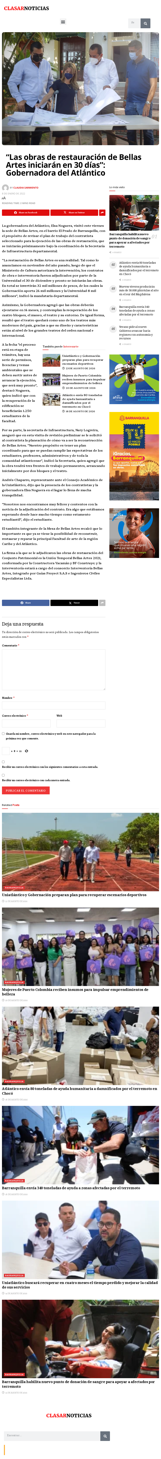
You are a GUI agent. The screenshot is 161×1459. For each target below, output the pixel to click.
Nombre (8, 698)
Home (34, 1449)
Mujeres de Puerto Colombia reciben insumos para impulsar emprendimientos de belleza (83, 379)
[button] (63, 21)
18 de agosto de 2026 (80, 411)
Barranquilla (14, 887)
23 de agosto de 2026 (80, 368)
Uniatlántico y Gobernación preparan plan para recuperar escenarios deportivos (82, 359)
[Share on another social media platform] (102, 213)
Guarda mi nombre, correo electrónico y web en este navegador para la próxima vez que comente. (51, 736)
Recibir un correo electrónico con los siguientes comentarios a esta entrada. (50, 767)
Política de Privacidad (52, 1449)
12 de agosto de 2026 (16, 1392)
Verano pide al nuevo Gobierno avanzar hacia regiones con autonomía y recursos (136, 333)
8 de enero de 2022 (13, 193)
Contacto (11, 1449)
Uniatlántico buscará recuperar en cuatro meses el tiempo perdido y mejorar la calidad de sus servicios (80, 1285)
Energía (24, 1449)
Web (59, 716)
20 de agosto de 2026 (80, 387)
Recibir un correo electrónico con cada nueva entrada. (36, 780)
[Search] (145, 23)
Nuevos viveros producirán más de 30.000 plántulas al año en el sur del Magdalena (139, 291)
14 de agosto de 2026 (16, 1293)
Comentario (11, 645)
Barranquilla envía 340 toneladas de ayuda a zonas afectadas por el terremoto (137, 311)
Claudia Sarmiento (25, 187)
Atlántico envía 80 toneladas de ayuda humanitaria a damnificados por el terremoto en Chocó (82, 400)
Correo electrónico (15, 716)
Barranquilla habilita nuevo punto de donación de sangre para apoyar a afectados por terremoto (130, 241)
